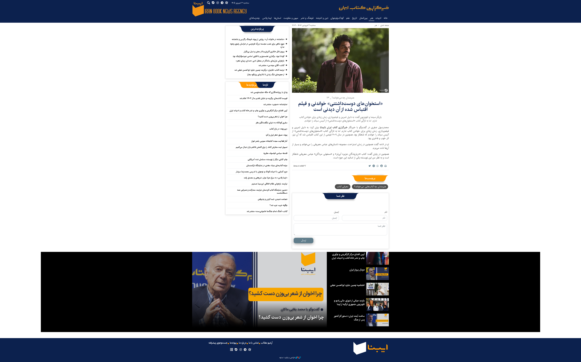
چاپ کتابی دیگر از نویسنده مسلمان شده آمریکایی (267, 159)
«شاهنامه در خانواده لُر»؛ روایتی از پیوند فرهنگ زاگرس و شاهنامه (258, 39)
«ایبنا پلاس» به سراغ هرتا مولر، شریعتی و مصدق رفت (265, 177)
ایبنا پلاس (267, 18)
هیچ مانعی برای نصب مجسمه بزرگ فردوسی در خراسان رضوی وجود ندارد (257, 45)
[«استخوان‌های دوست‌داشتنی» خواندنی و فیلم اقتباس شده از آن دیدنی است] (340, 60)
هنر (371, 18)
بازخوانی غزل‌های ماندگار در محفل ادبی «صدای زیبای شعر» (260, 60)
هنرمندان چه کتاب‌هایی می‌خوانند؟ (370, 187)
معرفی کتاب (342, 187)
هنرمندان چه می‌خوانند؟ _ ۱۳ (340, 98)
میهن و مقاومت (291, 18)
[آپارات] (250, 349)
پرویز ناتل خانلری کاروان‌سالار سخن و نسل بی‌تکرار (264, 51)
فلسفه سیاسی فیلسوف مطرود (275, 153)
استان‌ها (277, 18)
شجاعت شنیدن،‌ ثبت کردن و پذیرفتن (272, 199)
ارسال (303, 240)
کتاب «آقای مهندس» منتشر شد (271, 65)
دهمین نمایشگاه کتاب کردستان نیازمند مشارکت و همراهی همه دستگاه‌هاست (262, 191)
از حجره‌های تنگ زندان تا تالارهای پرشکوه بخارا (265, 74)
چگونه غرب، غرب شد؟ (278, 205)
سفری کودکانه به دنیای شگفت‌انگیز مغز (271, 122)
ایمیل (336, 212)
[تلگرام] (245, 349)
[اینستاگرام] (240, 349)
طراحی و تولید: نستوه (287, 357)
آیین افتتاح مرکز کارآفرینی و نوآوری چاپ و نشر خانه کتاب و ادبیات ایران (258, 110)
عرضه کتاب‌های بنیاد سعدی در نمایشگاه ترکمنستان (266, 165)
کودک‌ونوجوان (337, 18)
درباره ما (242, 343)
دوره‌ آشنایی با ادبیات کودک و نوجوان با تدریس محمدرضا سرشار (261, 171)
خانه (386, 18)
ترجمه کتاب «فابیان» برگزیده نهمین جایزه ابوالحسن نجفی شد (259, 70)
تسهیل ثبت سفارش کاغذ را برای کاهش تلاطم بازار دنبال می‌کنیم (261, 147)
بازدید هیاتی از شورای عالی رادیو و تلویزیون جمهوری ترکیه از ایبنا (349, 302)
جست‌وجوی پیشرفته (218, 343)
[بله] (236, 349)
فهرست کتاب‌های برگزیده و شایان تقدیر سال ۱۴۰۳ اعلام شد (263, 98)
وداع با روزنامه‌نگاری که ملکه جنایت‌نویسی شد (268, 92)
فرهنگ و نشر (307, 18)
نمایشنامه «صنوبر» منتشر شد (275, 104)
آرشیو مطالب (266, 343)
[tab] (265, 85)
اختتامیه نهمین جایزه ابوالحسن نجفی (347, 285)
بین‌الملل (363, 18)
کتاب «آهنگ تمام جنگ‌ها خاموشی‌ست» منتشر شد (267, 211)
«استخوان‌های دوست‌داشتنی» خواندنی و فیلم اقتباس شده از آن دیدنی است (340, 106)
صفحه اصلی (384, 25)
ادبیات (378, 18)
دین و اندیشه (322, 18)
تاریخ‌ (354, 18)
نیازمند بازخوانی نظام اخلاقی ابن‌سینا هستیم (269, 183)
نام (386, 212)
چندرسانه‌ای (254, 18)
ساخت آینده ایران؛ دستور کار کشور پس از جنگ (349, 318)
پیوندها (233, 343)
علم (348, 18)
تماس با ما (254, 343)
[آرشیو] (231, 349)
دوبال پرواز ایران (357, 270)
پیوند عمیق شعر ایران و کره (276, 135)
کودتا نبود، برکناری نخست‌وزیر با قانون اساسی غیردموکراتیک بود (258, 56)
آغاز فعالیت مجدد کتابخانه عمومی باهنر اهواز (269, 141)
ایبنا (364, 8)
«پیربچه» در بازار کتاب (278, 129)
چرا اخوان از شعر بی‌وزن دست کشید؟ (272, 116)
